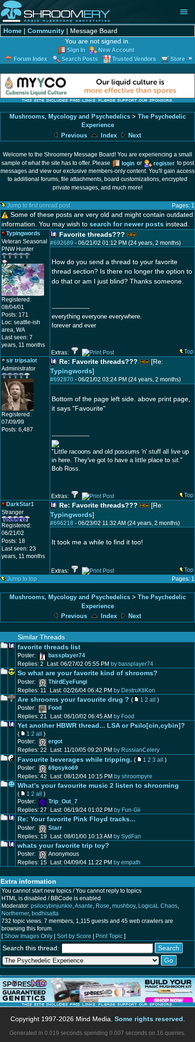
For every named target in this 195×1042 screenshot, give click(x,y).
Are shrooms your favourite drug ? (73, 699)
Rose (102, 906)
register (164, 163)
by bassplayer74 (132, 664)
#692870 (61, 379)
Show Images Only (28, 936)
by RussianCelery (137, 750)
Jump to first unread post (38, 205)
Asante (84, 906)
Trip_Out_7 (63, 801)
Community (45, 30)
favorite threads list (49, 647)
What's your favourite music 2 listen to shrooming (98, 785)
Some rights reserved (149, 1019)
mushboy (123, 906)
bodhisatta (45, 913)
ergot (55, 741)
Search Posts (80, 59)
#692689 (61, 243)
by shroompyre (133, 776)
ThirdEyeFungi (67, 682)
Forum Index (30, 59)
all (153, 700)
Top (189, 351)
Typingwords (71, 371)
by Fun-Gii (127, 810)
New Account (116, 50)
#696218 (61, 523)
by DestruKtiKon (134, 690)
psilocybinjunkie (51, 906)
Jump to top (22, 579)
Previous (73, 135)
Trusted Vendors (134, 59)
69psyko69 (63, 768)
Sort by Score (74, 936)
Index (108, 135)
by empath (127, 862)
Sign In (76, 50)
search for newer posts (126, 224)
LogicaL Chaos (157, 906)
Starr (55, 828)
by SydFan (127, 836)
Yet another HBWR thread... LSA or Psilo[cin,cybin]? (101, 725)
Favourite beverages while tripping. (75, 759)
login (128, 163)
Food (55, 708)
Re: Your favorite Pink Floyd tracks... (76, 819)
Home (12, 30)
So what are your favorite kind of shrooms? (88, 673)
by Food (124, 716)
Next (133, 135)
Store (177, 59)
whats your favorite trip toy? (63, 845)
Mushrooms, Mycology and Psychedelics (69, 116)
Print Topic (109, 936)
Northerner (15, 913)
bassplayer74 (66, 655)
